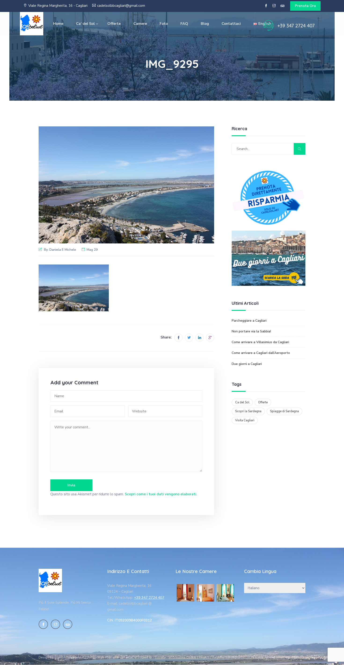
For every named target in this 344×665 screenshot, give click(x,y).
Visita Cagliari (244, 420)
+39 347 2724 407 (296, 26)
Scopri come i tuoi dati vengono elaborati (160, 494)
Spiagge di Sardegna (284, 411)
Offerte (114, 23)
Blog (205, 23)
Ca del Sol (242, 402)
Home (58, 23)
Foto (164, 23)
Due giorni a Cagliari (247, 364)
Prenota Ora (305, 6)
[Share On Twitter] (189, 338)
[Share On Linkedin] (199, 338)
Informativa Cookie (182, 657)
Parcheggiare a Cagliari (249, 320)
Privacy (160, 657)
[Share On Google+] (210, 338)
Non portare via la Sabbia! (251, 331)
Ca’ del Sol (85, 23)
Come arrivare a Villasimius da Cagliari (260, 342)
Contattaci (231, 23)
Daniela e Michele (62, 249)
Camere (140, 23)
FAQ (184, 23)
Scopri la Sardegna (248, 411)
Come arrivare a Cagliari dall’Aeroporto (261, 353)
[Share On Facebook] (178, 338)
